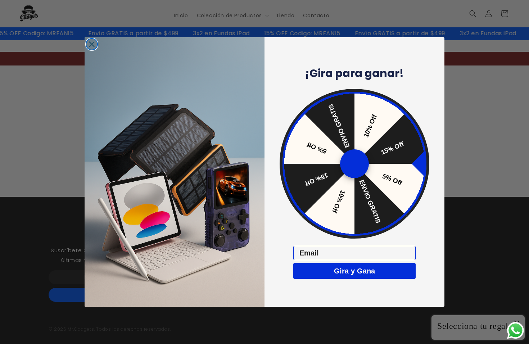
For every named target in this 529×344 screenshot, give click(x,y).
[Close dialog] (92, 44)
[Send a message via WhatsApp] (515, 330)
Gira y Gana (354, 271)
